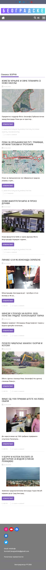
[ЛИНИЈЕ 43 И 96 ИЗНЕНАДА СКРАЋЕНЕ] (23, 277)
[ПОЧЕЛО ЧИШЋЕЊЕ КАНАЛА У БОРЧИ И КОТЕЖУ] (23, 362)
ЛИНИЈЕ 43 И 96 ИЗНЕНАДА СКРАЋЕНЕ (21, 259)
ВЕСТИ (17, 129)
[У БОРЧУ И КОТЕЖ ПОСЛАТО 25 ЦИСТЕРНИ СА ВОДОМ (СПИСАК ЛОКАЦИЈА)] (23, 476)
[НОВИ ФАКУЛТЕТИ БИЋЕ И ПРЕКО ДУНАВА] (23, 221)
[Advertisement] (23, 45)
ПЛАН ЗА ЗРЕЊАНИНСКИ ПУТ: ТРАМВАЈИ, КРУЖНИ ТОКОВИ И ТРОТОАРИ (22, 143)
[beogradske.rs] (3, 18)
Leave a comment (11, 134)
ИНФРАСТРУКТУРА (25, 129)
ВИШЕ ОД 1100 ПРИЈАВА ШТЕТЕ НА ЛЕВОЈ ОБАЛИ (23, 400)
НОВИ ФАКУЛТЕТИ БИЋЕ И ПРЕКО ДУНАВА (19, 202)
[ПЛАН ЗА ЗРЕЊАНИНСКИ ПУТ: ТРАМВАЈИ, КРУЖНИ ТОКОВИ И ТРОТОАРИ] (23, 162)
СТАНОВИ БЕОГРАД (14, 132)
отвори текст (8, 124)
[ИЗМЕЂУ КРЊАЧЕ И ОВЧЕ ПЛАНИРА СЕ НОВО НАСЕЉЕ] (23, 100)
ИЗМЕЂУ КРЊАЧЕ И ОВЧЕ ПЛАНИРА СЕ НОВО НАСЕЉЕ (21, 81)
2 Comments (10, 193)
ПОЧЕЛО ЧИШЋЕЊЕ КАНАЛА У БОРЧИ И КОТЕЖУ (22, 344)
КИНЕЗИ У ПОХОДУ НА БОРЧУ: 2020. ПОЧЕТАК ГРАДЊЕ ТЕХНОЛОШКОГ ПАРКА (23, 314)
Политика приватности (13, 557)
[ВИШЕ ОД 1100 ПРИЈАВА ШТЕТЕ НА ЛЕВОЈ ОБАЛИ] (23, 419)
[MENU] (43, 17)
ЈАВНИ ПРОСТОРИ (9, 129)
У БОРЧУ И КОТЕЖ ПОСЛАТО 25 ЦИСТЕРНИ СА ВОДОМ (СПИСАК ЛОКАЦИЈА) (18, 458)
